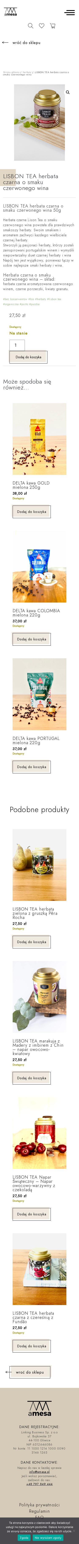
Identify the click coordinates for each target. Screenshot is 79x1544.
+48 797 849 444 (39, 1484)
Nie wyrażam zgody (48, 1537)
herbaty (27, 72)
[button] (68, 92)
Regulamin (39, 1511)
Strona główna (11, 72)
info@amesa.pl (39, 1472)
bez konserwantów (16, 299)
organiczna (12, 304)
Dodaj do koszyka (28, 357)
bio (32, 299)
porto (24, 304)
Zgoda (24, 1537)
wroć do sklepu (30, 1372)
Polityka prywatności (39, 1505)
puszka (35, 304)
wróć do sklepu (26, 42)
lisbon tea (55, 299)
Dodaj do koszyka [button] (32, 511)
